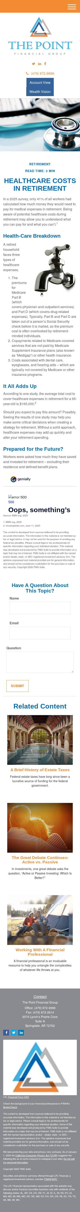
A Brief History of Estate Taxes (40, 770)
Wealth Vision (40, 91)
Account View (40, 82)
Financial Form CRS (18, 1097)
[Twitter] (33, 63)
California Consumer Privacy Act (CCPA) (36, 1155)
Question (13, 648)
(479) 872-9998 (42, 73)
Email (14, 623)
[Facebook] (45, 63)
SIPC (54, 1179)
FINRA (47, 1179)
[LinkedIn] (39, 63)
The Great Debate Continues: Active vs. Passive (40, 859)
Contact (40, 997)
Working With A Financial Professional (40, 952)
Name (14, 598)
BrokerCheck (10, 1107)
